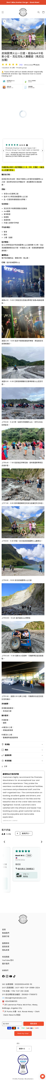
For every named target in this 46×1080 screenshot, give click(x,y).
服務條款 (5, 943)
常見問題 (5, 957)
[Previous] (5, 842)
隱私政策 (5, 950)
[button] (2, 12)
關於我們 (5, 963)
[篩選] (17, 833)
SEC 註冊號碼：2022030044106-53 (17, 984)
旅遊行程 (5, 936)
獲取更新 (33, 1023)
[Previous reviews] (3, 150)
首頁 (4, 929)
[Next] (41, 842)
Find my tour (23, 1033)
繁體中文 (22, 1049)
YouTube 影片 (8, 960)
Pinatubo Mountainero (25, 1079)
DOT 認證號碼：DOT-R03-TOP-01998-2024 (21, 987)
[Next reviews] (42, 150)
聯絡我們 (5, 933)
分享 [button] (5, 766)
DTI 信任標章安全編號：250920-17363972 (19, 994)
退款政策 (5, 946)
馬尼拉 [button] (25, 876)
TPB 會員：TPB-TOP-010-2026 (15, 991)
